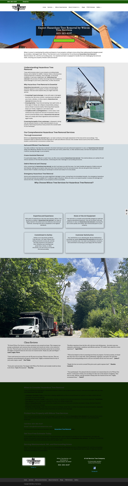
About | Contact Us (74, 7)
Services (50, 7)
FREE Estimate (91, 7)
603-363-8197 (37, 424)
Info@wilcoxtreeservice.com (40, 426)
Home (44, 7)
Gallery (98, 7)
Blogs (83, 7)
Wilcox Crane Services (61, 7)
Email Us (26, 1)
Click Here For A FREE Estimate (64, 40)
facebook (94, 471)
